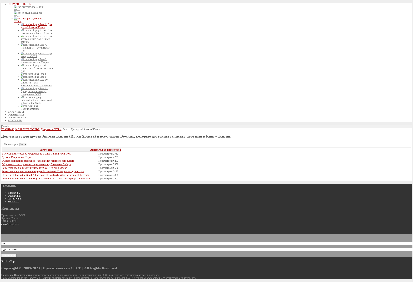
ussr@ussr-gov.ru (10, 224)
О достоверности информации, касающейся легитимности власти (38, 160)
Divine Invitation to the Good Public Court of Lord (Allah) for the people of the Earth (45, 175)
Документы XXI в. (51, 129)
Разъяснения (14, 198)
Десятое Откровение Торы (16, 157)
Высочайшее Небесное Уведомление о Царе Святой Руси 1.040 (36, 153)
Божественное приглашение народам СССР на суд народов (34, 167)
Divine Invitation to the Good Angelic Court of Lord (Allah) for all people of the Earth (46, 178)
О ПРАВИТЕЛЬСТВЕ (27, 129)
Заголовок (46, 149)
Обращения (14, 195)
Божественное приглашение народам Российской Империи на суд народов (43, 171)
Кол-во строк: (12, 144)
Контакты (13, 201)
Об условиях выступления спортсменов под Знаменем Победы (36, 164)
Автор (94, 149)
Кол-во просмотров (109, 149)
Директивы (14, 192)
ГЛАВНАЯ (7, 129)
